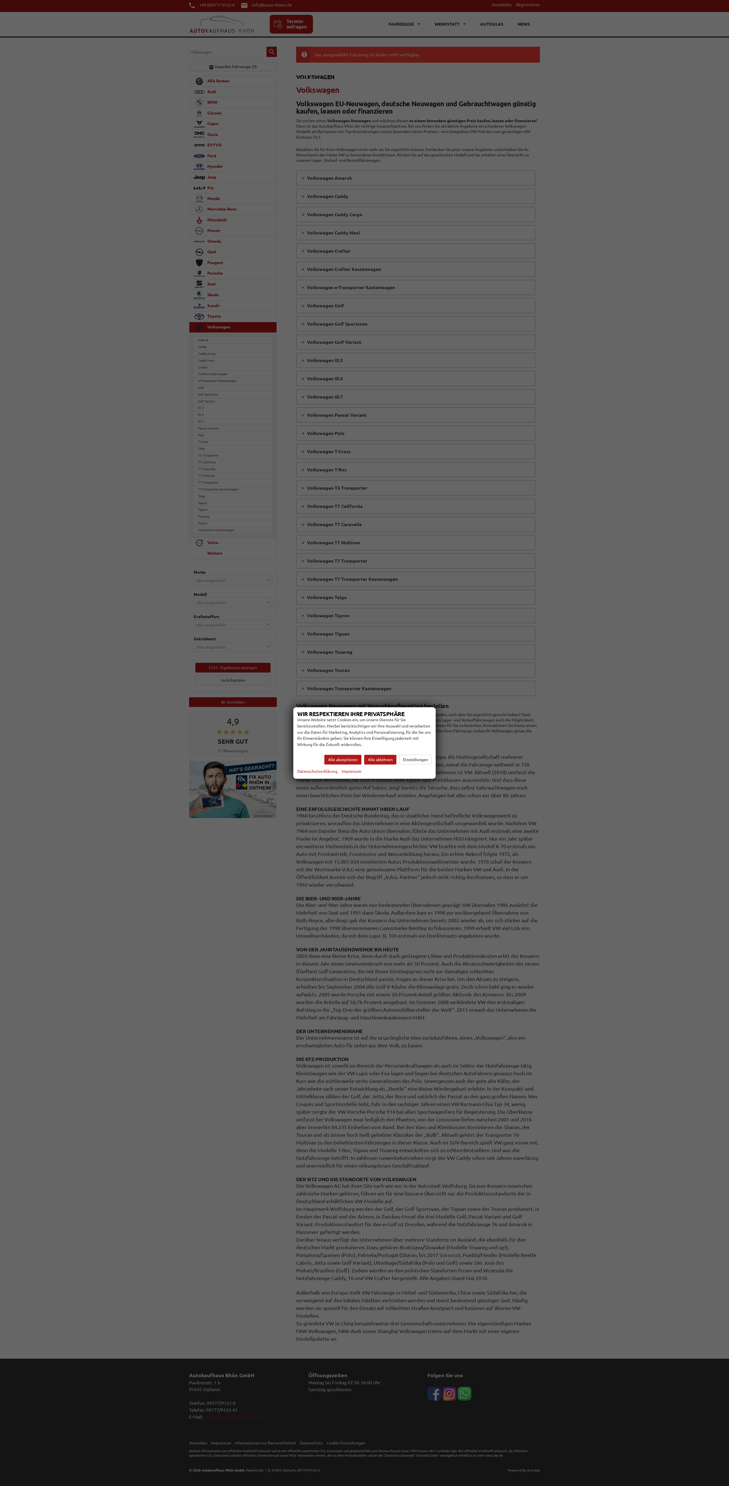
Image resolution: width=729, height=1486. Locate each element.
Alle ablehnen (380, 759)
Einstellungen (415, 759)
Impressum (351, 771)
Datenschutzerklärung (317, 771)
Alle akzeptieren (343, 759)
